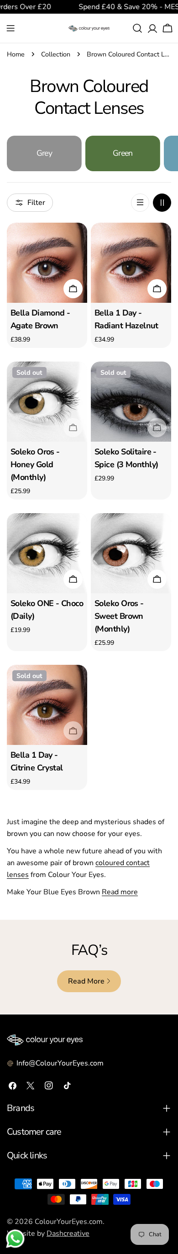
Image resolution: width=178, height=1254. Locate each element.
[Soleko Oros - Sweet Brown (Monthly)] (131, 553)
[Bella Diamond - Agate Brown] (47, 263)
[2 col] (162, 203)
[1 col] (140, 203)
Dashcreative (68, 1234)
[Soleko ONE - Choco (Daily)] (47, 553)
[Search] (137, 28)
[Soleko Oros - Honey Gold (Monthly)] (47, 402)
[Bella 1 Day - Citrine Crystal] (47, 705)
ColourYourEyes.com (69, 1222)
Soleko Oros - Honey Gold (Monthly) (35, 464)
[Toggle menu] (10, 28)
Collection (55, 54)
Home (16, 54)
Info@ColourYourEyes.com (60, 1063)
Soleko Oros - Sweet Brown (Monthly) (119, 616)
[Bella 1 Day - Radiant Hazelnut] (131, 263)
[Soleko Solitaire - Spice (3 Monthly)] (131, 402)
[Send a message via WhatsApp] (15, 1238)
